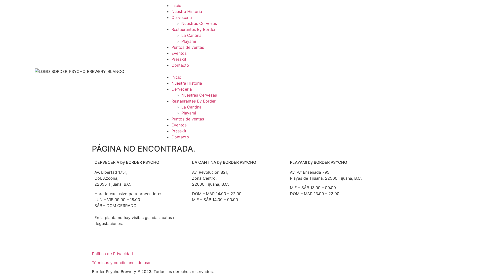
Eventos (179, 53)
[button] (238, 71)
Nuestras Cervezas (199, 23)
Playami (188, 41)
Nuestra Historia (186, 11)
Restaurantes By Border (193, 29)
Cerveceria (181, 17)
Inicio (176, 5)
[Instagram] (128, 241)
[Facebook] (114, 241)
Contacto (180, 65)
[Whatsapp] (141, 241)
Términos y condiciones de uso (121, 262)
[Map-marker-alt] (239, 223)
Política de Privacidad (112, 253)
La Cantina (191, 35)
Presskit (178, 59)
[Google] (100, 241)
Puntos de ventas (187, 47)
